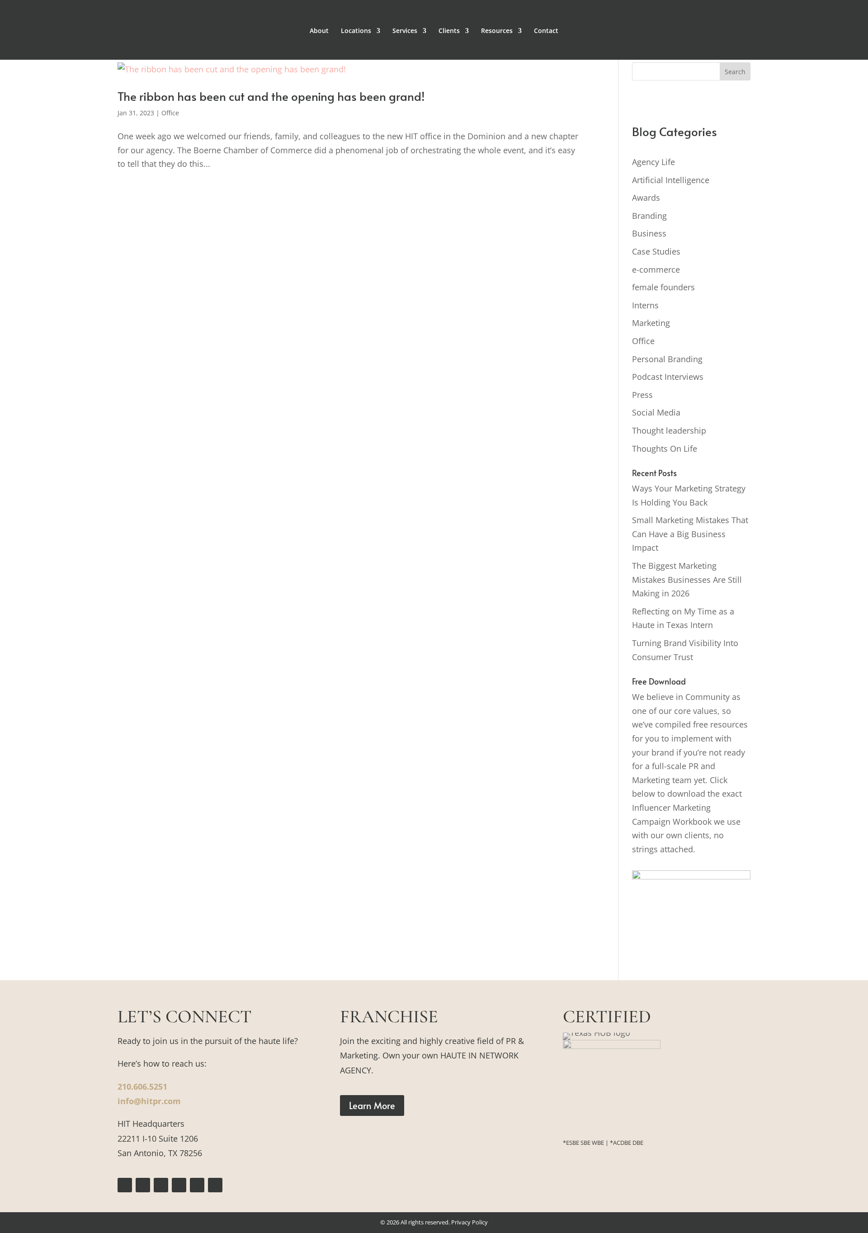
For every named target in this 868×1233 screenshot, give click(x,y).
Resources (497, 31)
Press (642, 394)
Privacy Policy (469, 1222)
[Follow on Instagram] (143, 1185)
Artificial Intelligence (670, 180)
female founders (663, 287)
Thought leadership (669, 430)
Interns (645, 305)
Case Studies (656, 251)
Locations (356, 31)
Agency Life (653, 161)
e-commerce (656, 269)
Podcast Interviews (667, 376)
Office (170, 113)
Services (404, 31)
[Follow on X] (161, 1185)
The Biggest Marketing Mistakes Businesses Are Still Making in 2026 (687, 579)
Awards (646, 197)
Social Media (656, 412)
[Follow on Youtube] (215, 1185)
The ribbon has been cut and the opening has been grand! (271, 96)
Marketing (651, 322)
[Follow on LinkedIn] (197, 1185)
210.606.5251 (142, 1086)
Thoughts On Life (664, 448)
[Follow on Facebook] (125, 1185)
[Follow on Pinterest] (179, 1185)
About (319, 31)
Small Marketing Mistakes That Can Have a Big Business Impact (690, 534)
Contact (546, 31)
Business (649, 233)
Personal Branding (667, 359)
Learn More (372, 1105)
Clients (449, 31)
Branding (649, 215)
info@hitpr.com (149, 1101)
